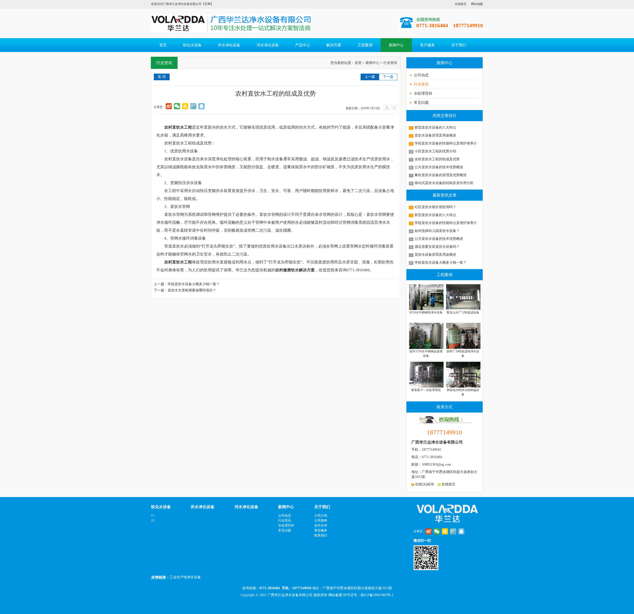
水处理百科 (423, 93)
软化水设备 (192, 45)
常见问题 (421, 103)
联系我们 (320, 535)
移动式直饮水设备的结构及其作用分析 (444, 183)
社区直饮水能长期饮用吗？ (435, 207)
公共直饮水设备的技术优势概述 (439, 167)
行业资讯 (421, 84)
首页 (163, 45)
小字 (394, 107)
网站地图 (477, 4)
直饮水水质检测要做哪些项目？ (192, 290)
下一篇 (388, 77)
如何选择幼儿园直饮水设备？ (437, 231)
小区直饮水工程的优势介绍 (435, 151)
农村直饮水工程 (178, 127)
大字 (387, 107)
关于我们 (458, 45)
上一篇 (370, 77)
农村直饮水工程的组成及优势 (437, 159)
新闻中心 (396, 45)
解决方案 (333, 45)
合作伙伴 (320, 525)
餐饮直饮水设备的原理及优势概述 (441, 175)
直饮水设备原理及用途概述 (435, 135)
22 (153, 520)
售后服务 (320, 530)
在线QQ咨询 (424, 484)
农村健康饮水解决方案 (295, 270)
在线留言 (461, 4)
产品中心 (302, 45)
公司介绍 (320, 515)
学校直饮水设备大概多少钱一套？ (441, 262)
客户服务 (427, 45)
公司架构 (320, 520)
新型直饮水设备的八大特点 (435, 127)
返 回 (162, 77)
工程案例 (365, 45)
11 (153, 515)
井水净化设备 (229, 45)
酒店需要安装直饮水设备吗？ (437, 247)
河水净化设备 (268, 45)
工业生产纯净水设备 (185, 577)
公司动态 (421, 75)
